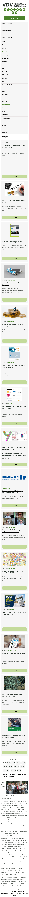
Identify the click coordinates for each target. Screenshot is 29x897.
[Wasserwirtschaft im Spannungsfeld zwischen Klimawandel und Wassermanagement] (14, 353)
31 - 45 (13, 763)
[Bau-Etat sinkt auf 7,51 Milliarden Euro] (14, 189)
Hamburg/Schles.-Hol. (7, 38)
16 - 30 (8, 763)
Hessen (3, 41)
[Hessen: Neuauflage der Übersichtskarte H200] (14, 559)
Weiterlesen (14, 176)
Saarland (4, 122)
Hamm (3, 91)
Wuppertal (5, 114)
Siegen (4, 108)
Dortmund (4, 71)
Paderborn (4, 101)
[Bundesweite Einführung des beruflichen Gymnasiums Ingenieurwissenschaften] (14, 518)
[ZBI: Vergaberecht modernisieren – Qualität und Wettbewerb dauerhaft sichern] (14, 600)
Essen (3, 81)
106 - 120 (16, 767)
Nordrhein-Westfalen (7, 52)
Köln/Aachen (5, 95)
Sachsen (4, 125)
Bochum (4, 65)
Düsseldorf (5, 75)
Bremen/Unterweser (7, 34)
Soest (3, 111)
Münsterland (5, 98)
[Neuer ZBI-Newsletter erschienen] (14, 641)
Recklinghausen (6, 105)
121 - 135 (22, 767)
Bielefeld (4, 62)
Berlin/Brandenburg (7, 30)
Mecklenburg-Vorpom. (7, 45)
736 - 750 (13, 770)
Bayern (3, 27)
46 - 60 (18, 763)
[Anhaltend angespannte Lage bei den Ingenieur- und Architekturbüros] (14, 312)
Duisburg (4, 78)
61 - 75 (23, 763)
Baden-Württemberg (7, 23)
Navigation (14, 18)
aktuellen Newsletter (9, 659)
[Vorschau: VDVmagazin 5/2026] (14, 230)
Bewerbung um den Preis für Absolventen (12, 55)
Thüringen (4, 133)
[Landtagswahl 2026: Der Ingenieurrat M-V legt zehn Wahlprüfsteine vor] (14, 477)
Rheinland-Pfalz (6, 118)
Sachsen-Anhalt (6, 129)
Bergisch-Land (5, 58)
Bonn (3, 68)
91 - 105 (11, 767)
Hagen (3, 88)
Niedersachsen (5, 48)
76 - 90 (5, 767)
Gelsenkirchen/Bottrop (7, 85)
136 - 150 (6, 770)
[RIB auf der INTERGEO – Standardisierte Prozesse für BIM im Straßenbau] (14, 436)
